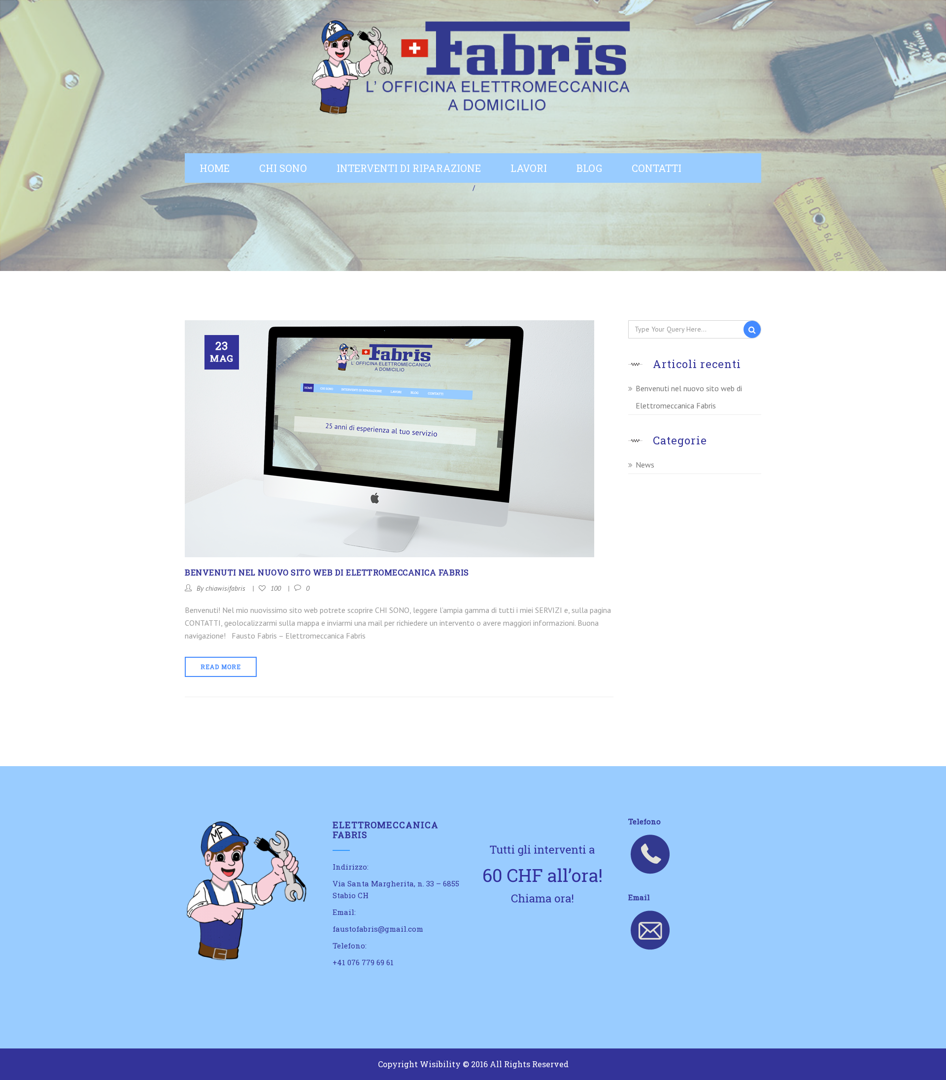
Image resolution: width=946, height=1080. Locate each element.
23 (222, 351)
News (645, 465)
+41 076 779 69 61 (363, 962)
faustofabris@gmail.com (378, 929)
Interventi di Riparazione (409, 168)
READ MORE (221, 667)
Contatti (656, 168)
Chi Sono (283, 168)
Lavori (528, 168)
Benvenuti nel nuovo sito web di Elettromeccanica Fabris (327, 572)
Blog (589, 168)
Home (215, 168)
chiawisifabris (225, 588)
